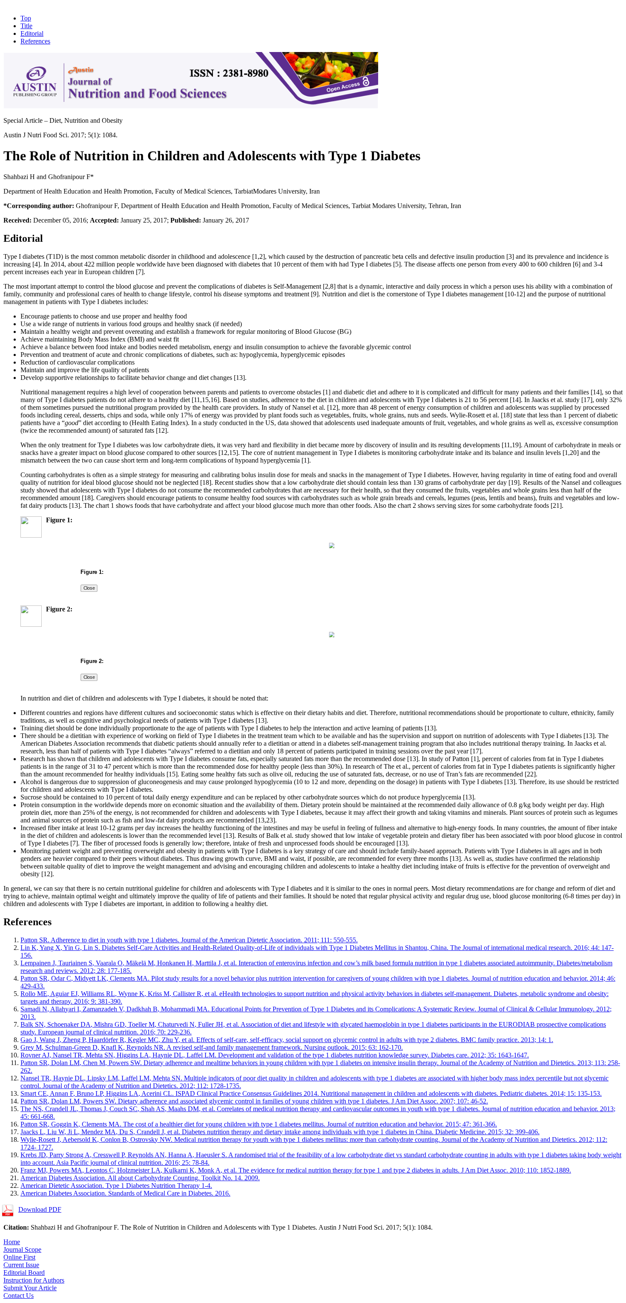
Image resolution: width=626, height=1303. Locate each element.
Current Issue (21, 1264)
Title (26, 25)
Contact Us (18, 1295)
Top (25, 18)
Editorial (31, 33)
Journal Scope (22, 1249)
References (35, 41)
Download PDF (39, 1209)
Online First (19, 1257)
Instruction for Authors (33, 1280)
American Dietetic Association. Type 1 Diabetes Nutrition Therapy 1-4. (116, 1185)
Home (11, 1241)
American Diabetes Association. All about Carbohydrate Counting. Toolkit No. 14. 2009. (140, 1177)
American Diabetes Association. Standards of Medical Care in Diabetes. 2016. (125, 1193)
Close (89, 588)
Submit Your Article (30, 1287)
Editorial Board (24, 1272)
